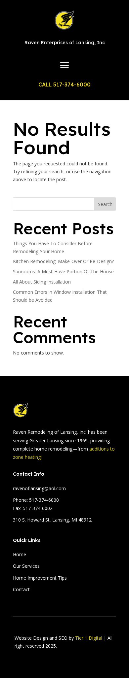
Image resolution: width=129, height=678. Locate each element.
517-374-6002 (38, 508)
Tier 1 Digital (88, 638)
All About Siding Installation (42, 282)
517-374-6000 (44, 500)
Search (105, 204)
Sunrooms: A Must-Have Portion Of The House (63, 271)
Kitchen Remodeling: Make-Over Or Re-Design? (63, 261)
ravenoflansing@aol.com (39, 488)
